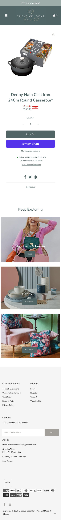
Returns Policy (8, 401)
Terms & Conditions (10, 389)
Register (33, 393)
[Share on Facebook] (25, 178)
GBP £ (7, 482)
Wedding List (35, 401)
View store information (31, 164)
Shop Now (29, 301)
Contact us (30, 187)
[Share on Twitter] (30, 178)
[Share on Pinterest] (35, 178)
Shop (30, 254)
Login (32, 389)
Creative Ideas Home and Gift (31, 511)
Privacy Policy (8, 405)
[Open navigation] (6, 15)
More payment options (30, 151)
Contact (33, 397)
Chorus (6, 514)
